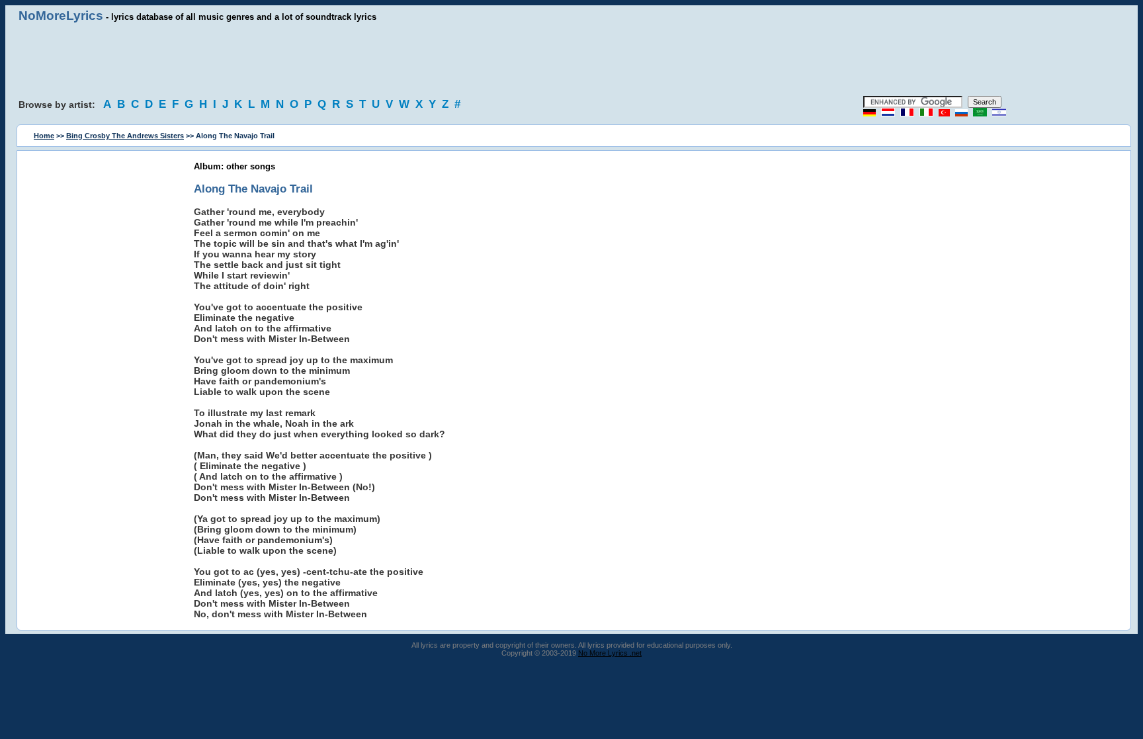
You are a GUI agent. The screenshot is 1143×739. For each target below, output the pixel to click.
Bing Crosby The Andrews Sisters (125, 136)
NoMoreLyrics (61, 15)
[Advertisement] (571, 59)
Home (44, 136)
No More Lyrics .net (610, 653)
